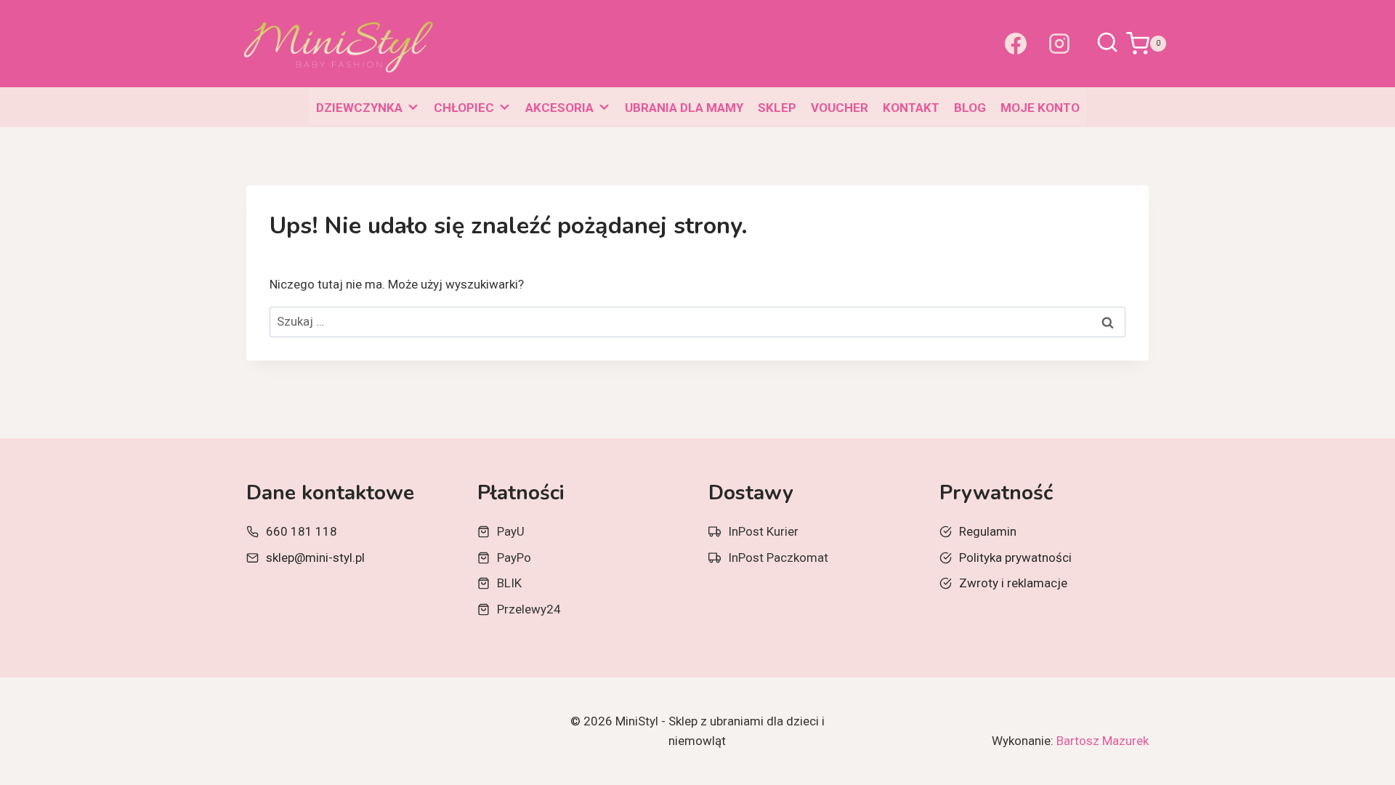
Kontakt (911, 107)
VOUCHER (839, 107)
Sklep (777, 107)
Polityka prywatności (1015, 557)
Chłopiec (464, 107)
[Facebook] (1016, 43)
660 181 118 (301, 531)
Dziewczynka (359, 107)
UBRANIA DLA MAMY (684, 107)
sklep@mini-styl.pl (315, 557)
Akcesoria (559, 107)
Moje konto (1040, 107)
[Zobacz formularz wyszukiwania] (1107, 43)
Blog (970, 107)
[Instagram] (1059, 43)
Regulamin (987, 531)
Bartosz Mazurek (1102, 740)
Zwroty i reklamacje (1013, 583)
